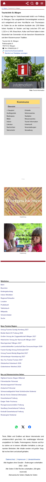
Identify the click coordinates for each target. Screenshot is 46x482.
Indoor (9, 121)
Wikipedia (4, 311)
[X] (23, 427)
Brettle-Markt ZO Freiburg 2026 (12, 333)
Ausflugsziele (11, 113)
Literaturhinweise (34, 459)
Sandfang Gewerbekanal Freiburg (13, 408)
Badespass (11, 116)
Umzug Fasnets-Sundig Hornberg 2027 (14, 330)
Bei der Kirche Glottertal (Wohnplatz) (14, 395)
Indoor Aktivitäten (7, 295)
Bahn (2, 285)
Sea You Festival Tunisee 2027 (12, 360)
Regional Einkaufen (7, 298)
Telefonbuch (5, 308)
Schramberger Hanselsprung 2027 (13, 356)
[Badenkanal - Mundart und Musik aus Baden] (23, 237)
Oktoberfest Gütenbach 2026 (11, 363)
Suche (3, 318)
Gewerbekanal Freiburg (9, 398)
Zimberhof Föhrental (8, 388)
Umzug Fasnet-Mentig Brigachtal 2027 (14, 353)
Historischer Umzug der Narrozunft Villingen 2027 (18, 340)
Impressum (21, 459)
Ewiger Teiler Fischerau (9, 401)
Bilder (9, 119)
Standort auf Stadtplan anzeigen (16, 53)
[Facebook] (29, 427)
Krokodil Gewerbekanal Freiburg (12, 411)
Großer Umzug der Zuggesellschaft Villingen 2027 (18, 336)
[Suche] (32, 3)
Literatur (10, 124)
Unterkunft (28, 124)
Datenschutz (10, 459)
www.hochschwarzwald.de (14, 51)
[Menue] (41, 3)
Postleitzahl (5, 305)
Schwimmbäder (6, 315)
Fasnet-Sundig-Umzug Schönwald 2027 (15, 350)
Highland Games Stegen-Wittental (13, 378)
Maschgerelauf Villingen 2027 (11, 343)
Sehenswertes (30, 113)
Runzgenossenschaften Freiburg (12, 405)
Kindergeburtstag (7, 291)
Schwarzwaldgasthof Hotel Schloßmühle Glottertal (18, 391)
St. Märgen (4, 8)
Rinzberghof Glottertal (8, 415)
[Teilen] (27, 3)
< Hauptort (10, 110)
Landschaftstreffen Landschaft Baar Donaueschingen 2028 (21, 346)
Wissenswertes (30, 119)
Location (4, 301)
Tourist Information (31, 121)
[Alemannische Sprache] (23, 201)
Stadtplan (28, 116)
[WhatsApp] (16, 427)
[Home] (4, 3)
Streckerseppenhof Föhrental (11, 385)
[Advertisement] (23, 158)
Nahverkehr (11, 130)
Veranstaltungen (30, 127)
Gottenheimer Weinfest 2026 (11, 366)
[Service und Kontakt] (36, 3)
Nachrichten (11, 127)
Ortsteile (28, 110)
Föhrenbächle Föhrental (9, 381)
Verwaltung (28, 130)
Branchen (4, 288)
